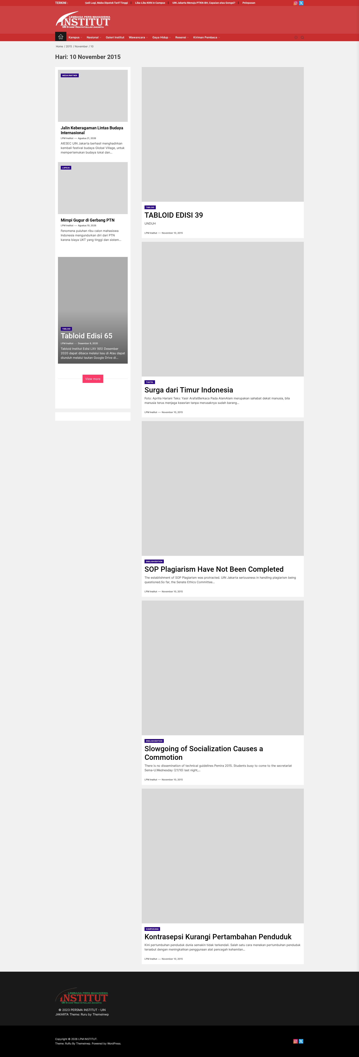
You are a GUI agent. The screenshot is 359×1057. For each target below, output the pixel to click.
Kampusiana (152, 929)
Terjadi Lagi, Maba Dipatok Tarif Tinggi (92, 2)
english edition (154, 561)
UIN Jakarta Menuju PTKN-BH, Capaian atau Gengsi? (191, 2)
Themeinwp (101, 1014)
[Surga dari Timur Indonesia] (223, 309)
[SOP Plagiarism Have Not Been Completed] (223, 488)
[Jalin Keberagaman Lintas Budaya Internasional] (93, 96)
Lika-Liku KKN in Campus (138, 2)
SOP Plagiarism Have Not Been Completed (214, 569)
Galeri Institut (115, 37)
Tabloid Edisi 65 (86, 336)
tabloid (150, 207)
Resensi (180, 37)
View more (92, 379)
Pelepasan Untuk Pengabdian (247, 2)
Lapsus (66, 168)
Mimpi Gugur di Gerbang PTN (88, 220)
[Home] (60, 37)
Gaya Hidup (160, 37)
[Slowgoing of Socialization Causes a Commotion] (223, 668)
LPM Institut (151, 233)
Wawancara (137, 37)
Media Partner (69, 75)
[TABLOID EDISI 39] (223, 134)
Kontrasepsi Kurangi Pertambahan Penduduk (218, 937)
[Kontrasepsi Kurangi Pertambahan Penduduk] (223, 856)
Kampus (74, 37)
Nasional (93, 37)
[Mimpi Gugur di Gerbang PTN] (93, 188)
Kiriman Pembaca (205, 37)
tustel (150, 382)
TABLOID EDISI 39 (174, 215)
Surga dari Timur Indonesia (189, 390)
